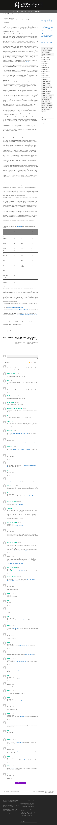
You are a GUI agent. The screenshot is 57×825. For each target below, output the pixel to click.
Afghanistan (43, 48)
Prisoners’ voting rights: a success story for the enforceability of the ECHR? (32, 338)
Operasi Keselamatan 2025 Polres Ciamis (19, 570)
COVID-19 (43, 57)
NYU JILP (27, 19)
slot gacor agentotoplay (12, 501)
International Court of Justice (45, 81)
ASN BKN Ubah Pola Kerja (15, 473)
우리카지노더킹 (10, 485)
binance (8, 380)
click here (27, 61)
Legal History (43, 103)
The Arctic (43, 109)
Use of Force (43, 111)
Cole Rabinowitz (12, 18)
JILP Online (43, 121)
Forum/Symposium (44, 69)
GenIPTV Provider (11, 402)
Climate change (47, 52)
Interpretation (51, 95)
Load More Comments (20, 782)
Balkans (42, 50)
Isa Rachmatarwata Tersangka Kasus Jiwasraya (19, 433)
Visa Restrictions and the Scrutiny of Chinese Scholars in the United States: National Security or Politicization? (47, 41)
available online (19, 226)
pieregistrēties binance (11, 395)
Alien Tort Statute (49, 48)
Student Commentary (32, 19)
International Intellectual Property (46, 87)
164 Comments (6, 22)
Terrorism (50, 107)
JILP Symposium (44, 123)
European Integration (44, 63)
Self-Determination (49, 105)
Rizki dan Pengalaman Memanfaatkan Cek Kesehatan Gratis (24, 670)
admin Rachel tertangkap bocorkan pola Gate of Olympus (22, 550)
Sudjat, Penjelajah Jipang (23, 645)
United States (48, 109)
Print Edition (43, 119)
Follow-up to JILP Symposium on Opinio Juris (11, 791)
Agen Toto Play (10, 733)
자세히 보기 (9, 508)
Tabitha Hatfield (10, 421)
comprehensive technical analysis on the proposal (15, 307)
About (42, 117)
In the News (43, 97)
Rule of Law (43, 105)
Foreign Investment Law (45, 67)
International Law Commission (46, 91)
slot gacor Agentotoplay (20, 619)
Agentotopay (22, 716)
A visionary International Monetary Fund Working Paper (20, 309)
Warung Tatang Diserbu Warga (29, 495)
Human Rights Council (44, 75)
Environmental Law (44, 61)
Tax (46, 107)
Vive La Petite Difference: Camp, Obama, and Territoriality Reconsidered (25, 314)
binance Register (10, 415)
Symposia (4, 20)
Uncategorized (8, 20)
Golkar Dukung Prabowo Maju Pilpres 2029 (20, 661)
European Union (43, 65)
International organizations (45, 93)
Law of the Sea (47, 101)
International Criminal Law (45, 83)
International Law (44, 89)
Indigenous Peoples (44, 79)
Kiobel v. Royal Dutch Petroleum (46, 99)
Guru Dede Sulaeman (25, 587)
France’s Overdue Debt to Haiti (8, 337)
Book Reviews (9, 19)
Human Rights (43, 73)
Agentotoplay (15, 628)
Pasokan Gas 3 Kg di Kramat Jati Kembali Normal (21, 449)
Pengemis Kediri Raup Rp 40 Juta (21, 611)
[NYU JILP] (28, 5)
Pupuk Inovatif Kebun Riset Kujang (16, 481)
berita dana (9, 430)
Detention (47, 57)
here (37, 304)
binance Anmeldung (11, 373)
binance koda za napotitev (12, 387)
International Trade (44, 95)
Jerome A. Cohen (49, 97)
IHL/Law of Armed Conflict (45, 77)
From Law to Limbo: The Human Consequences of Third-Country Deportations (47, 36)
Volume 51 (12, 20)
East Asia (48, 59)
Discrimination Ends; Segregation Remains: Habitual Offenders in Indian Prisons (47, 32)
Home (42, 115)
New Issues (23, 19)
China (42, 52)
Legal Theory (49, 103)
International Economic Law (45, 85)
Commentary (20, 19)
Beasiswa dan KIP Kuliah (29, 654)
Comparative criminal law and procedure (46, 55)
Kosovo (42, 101)
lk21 (19, 678)
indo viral (9, 593)
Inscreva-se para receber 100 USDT (14, 408)
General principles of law (45, 71)
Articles (5, 19)
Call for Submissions (14, 19)
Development (43, 59)
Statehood (43, 107)
